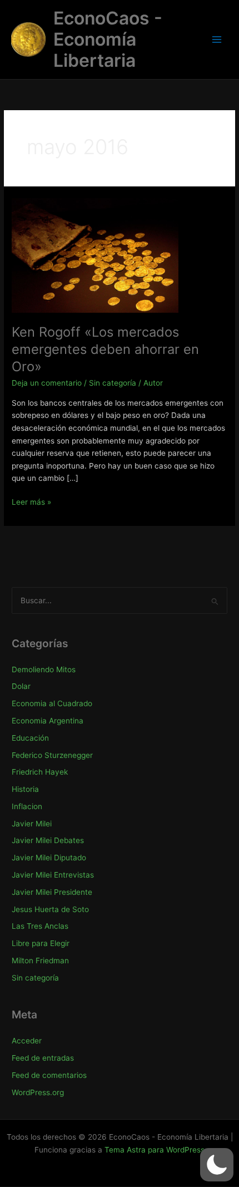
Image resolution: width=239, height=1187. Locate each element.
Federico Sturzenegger (52, 755)
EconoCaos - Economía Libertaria (107, 39)
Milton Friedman (40, 960)
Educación (30, 737)
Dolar (21, 686)
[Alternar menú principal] (217, 39)
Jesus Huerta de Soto (50, 909)
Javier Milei (32, 823)
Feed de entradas (43, 1057)
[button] (216, 1164)
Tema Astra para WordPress (154, 1149)
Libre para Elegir (40, 943)
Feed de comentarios (49, 1075)
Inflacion (27, 806)
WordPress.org (38, 1092)
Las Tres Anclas (40, 926)
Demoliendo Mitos (44, 669)
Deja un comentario (47, 382)
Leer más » (31, 503)
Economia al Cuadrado (52, 703)
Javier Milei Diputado (49, 857)
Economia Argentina (47, 720)
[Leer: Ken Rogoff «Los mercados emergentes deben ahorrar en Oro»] (95, 254)
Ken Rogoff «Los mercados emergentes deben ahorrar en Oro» (105, 349)
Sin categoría (112, 382)
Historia (25, 789)
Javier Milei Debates (48, 840)
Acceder (27, 1040)
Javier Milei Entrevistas (53, 874)
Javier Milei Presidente (52, 892)
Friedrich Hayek (40, 771)
